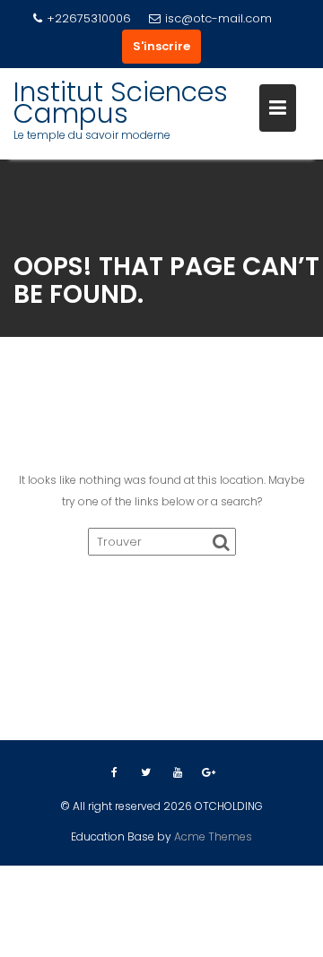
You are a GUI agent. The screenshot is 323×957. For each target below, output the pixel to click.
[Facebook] (114, 772)
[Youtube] (177, 772)
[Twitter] (146, 772)
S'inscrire (161, 46)
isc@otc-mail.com (218, 18)
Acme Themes (213, 836)
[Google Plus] (209, 772)
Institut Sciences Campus (120, 103)
